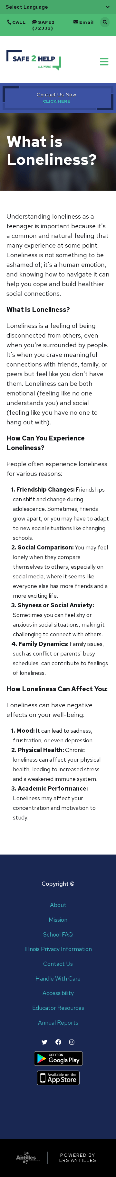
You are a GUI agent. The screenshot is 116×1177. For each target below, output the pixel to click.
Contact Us (58, 964)
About (58, 905)
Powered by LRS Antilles (77, 1157)
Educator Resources (58, 1008)
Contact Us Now (56, 94)
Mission (58, 920)
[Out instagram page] (71, 1042)
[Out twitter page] (44, 1042)
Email (86, 22)
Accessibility (58, 993)
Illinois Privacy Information (58, 949)
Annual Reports (58, 1022)
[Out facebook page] (58, 1042)
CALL (19, 22)
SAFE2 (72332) (43, 25)
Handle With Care (58, 978)
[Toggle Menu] (105, 61)
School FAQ (58, 934)
